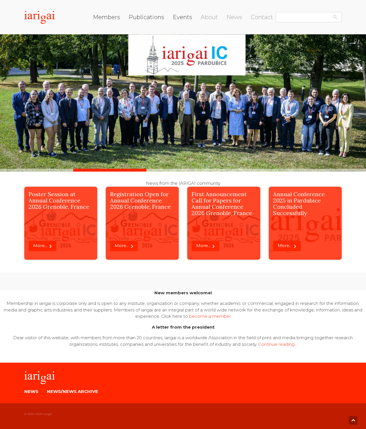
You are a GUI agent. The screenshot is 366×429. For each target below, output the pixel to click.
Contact (262, 17)
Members (106, 17)
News (234, 17)
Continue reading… (277, 344)
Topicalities (140, 44)
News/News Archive (72, 391)
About (209, 17)
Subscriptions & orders (152, 51)
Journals (137, 37)
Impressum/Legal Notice (277, 30)
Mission (208, 37)
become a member (210, 316)
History (208, 44)
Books (135, 30)
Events (182, 17)
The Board (212, 30)
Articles (208, 51)
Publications (146, 17)
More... (40, 245)
